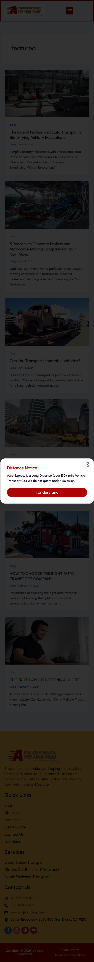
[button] (87, 464)
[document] (47, 481)
